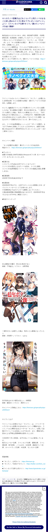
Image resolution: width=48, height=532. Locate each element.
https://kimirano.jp (28, 461)
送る (42, 9)
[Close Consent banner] (44, 488)
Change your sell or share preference (26, 516)
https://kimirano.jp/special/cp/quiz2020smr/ (27, 147)
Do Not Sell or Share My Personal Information (19, 513)
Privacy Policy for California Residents (24, 522)
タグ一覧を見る (11, 9)
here (14, 500)
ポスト (28, 9)
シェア (35, 9)
